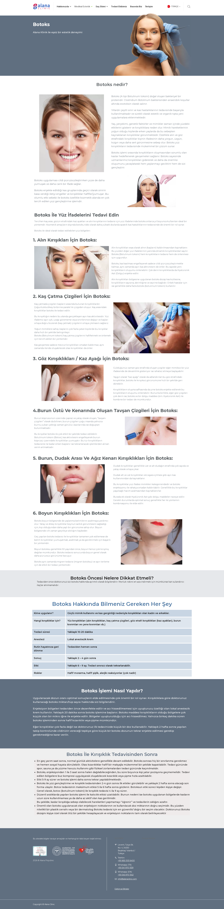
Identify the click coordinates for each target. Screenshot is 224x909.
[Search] (189, 6)
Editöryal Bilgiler (122, 889)
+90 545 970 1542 (126, 875)
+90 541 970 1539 (125, 868)
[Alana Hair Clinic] (41, 6)
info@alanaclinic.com (127, 879)
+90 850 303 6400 (126, 860)
